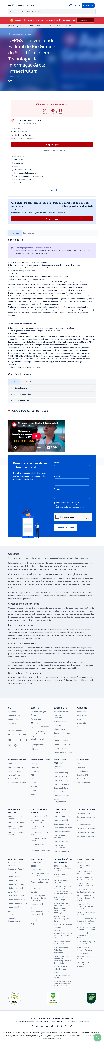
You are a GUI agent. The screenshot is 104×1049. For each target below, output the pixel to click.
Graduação (58, 725)
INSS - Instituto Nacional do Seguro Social (40, 913)
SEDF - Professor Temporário (60, 875)
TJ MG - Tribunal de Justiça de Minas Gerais (85, 884)
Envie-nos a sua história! (38, 746)
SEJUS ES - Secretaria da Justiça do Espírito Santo (86, 928)
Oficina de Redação (61, 748)
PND (32, 924)
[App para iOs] (37, 1026)
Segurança (72, 1021)
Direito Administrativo (16, 873)
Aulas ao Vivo (82, 719)
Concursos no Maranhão (63, 828)
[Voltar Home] (9, 26)
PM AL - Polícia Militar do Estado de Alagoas (40, 874)
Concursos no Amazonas (86, 817)
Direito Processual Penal (17, 903)
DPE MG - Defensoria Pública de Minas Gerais (85, 878)
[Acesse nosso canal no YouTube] (9, 740)
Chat (36, 715)
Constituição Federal (16, 869)
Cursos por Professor (62, 744)
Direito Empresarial (15, 888)
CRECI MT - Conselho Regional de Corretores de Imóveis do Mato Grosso (63, 934)
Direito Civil (12, 880)
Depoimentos (82, 711)
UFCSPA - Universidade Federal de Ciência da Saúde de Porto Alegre (62, 983)
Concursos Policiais (61, 788)
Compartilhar (53, 190)
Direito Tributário (14, 907)
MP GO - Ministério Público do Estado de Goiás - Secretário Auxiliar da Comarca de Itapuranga (62, 908)
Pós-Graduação (59, 729)
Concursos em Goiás (16, 822)
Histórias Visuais (14, 775)
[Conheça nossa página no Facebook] (26, 740)
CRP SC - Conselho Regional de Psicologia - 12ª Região (63, 868)
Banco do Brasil (37, 904)
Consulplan (35, 771)
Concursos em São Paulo (40, 850)
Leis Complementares (16, 915)
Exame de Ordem (60, 721)
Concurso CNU (47, 665)
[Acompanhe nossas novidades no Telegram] (15, 745)
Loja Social (12, 723)
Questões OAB (82, 775)
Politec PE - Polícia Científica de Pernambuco (83, 964)
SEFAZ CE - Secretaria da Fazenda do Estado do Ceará (40, 881)
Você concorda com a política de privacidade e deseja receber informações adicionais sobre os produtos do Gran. (72, 504)
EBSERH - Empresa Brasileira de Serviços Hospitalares (39, 898)
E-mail (57, 476)
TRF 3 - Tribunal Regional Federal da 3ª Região (86, 942)
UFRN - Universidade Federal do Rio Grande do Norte (62, 975)
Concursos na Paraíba (62, 831)
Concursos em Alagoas (62, 816)
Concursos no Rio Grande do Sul (37, 821)
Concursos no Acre (84, 813)
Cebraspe (35, 763)
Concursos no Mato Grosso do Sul (15, 827)
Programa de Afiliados (16, 727)
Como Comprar (14, 719)
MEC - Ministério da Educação (61, 881)
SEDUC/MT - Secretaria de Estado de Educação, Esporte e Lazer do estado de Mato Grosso (63, 890)
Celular (57, 489)
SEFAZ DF (34, 892)
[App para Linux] (32, 1026)
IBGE (32, 908)
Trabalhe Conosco (15, 731)
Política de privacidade (24, 1021)
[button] (52, 388)
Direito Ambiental (14, 876)
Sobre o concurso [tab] (29, 233)
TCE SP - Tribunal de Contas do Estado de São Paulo (84, 956)
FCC (32, 775)
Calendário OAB (82, 771)
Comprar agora (84, 20)
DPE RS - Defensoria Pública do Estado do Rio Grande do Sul (86, 898)
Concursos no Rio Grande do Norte (60, 846)
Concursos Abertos (15, 767)
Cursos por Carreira (61, 737)
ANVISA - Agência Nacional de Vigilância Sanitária (62, 918)
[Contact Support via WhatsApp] (97, 1037)
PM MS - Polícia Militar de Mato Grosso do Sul (86, 872)
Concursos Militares (61, 784)
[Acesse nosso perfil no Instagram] (15, 739)
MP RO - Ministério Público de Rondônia (84, 948)
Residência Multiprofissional (60, 800)
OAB (78, 763)
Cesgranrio (35, 767)
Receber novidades (65, 527)
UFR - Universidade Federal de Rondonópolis (61, 949)
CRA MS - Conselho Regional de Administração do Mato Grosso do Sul (62, 959)
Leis (9, 911)
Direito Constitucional (16, 884)
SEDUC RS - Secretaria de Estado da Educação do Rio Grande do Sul (86, 920)
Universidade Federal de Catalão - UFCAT (63, 942)
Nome (56, 462)
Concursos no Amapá (85, 821)
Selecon (34, 786)
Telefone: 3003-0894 (41, 727)
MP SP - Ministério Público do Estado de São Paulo (85, 906)
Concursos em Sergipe (62, 851)
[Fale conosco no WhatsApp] (21, 740)
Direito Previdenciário (16, 896)
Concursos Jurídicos (61, 780)
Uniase (33, 790)
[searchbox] (52, 11)
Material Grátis (82, 715)
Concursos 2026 (14, 763)
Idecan (33, 782)
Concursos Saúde (60, 792)
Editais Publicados (15, 771)
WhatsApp (37, 719)
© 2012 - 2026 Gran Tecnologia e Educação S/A (52, 1018)
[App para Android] (42, 1026)
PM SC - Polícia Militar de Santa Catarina (86, 913)
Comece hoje (52, 218)
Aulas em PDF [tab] (26, 381)
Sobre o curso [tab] (15, 233)
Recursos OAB (82, 779)
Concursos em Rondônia (86, 828)
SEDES (33, 866)
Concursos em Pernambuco (59, 836)
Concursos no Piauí (61, 841)
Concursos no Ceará (61, 824)
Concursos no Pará (84, 824)
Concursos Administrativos (60, 767)
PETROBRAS (35, 888)
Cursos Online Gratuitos (63, 752)
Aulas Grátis (81, 723)
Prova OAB (81, 767)
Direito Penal (13, 892)
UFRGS (31, 26)
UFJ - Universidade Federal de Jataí (61, 968)
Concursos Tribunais (61, 795)
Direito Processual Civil (17, 899)
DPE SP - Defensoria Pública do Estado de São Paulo (85, 865)
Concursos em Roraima (85, 832)
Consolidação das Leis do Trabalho (16, 864)
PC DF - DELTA (36, 870)
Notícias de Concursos (16, 779)
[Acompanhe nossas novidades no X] (9, 745)
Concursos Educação (62, 773)
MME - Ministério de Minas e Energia (61, 898)
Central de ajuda (40, 711)
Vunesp (34, 794)
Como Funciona (14, 715)
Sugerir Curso (82, 727)
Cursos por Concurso (19, 26)
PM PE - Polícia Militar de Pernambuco (63, 926)
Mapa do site (84, 1021)
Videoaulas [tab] (14, 381)
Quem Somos (13, 711)
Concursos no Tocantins (86, 836)
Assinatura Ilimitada (61, 711)
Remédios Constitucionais (14, 919)
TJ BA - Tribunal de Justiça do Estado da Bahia (84, 935)
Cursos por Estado (61, 740)
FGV (32, 779)
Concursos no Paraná (39, 816)
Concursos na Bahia (61, 820)
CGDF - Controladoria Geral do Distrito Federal (86, 890)
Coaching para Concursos (59, 716)
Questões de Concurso (17, 782)
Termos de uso (42, 1021)
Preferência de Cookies (17, 734)
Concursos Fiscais (61, 776)
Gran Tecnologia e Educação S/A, (44, 1032)
